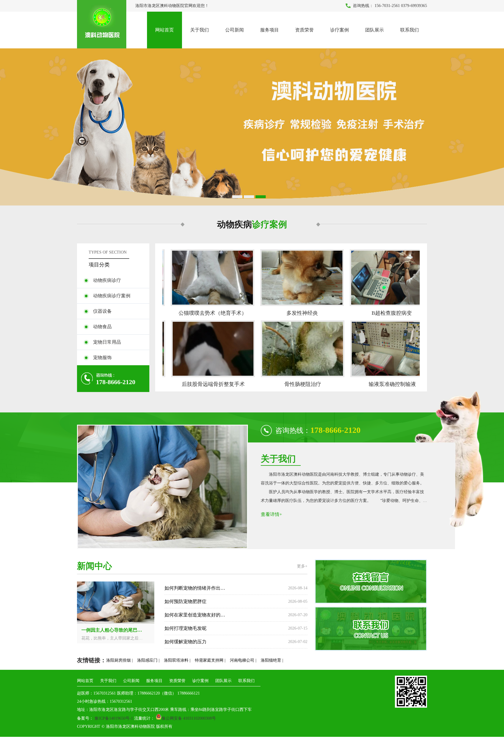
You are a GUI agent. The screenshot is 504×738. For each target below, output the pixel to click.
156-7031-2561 (387, 5)
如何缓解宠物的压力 (185, 641)
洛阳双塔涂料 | (177, 660)
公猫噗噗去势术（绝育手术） (200, 313)
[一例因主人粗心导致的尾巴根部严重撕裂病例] (115, 623)
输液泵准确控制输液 (379, 384)
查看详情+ (271, 514)
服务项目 (269, 29)
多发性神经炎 (289, 313)
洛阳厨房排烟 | (119, 660)
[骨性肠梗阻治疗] (290, 348)
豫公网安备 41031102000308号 (189, 718)
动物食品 (102, 326)
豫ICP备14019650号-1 (113, 718)
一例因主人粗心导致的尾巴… (111, 630)
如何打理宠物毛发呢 (185, 628)
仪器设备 (102, 311)
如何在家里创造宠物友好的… (194, 614)
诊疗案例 (339, 29)
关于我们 (199, 29)
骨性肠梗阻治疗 (290, 384)
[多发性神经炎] (289, 277)
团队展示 (374, 29)
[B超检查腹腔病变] (379, 277)
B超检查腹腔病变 (379, 313)
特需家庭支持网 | (210, 660)
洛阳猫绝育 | (272, 660)
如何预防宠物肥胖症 (185, 601)
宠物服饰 (102, 357)
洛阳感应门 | (148, 660)
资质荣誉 (304, 29)
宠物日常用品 (107, 342)
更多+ (302, 566)
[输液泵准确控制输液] (379, 348)
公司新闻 (234, 29)
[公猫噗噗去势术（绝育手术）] (200, 277)
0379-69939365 (414, 5)
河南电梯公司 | (243, 660)
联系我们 (409, 29)
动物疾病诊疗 (107, 280)
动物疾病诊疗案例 (111, 295)
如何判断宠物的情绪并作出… (194, 588)
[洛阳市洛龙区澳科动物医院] (252, 126)
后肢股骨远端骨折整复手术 (200, 384)
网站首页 (164, 29)
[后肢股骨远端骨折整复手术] (200, 348)
